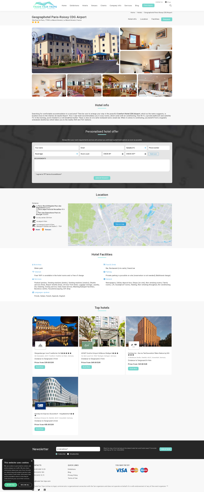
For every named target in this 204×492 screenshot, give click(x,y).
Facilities (155, 19)
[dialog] (18, 474)
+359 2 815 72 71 (38, 475)
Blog (137, 6)
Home (64, 6)
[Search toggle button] (170, 6)
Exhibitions (72, 469)
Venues (94, 6)
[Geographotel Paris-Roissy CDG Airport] (75, 50)
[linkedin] (45, 490)
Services (128, 6)
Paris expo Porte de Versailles (50, 209)
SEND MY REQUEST (102, 178)
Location (144, 19)
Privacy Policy (73, 475)
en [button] (168, 2)
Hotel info (132, 19)
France (79, 20)
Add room (153, 154)
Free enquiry (148, 5)
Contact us (159, 2)
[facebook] (33, 490)
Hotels (85, 6)
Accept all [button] (11, 485)
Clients (104, 6)
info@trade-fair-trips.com (41, 481)
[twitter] (39, 490)
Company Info (115, 6)
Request (166, 19)
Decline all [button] (25, 485)
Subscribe (62, 454)
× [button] (31, 461)
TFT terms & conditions (52, 174)
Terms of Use (73, 478)
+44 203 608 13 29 (38, 469)
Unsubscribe (74, 454)
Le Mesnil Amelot (69, 20)
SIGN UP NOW (165, 449)
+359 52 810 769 (38, 472)
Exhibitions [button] (74, 6)
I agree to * (49, 174)
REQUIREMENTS (40, 158)
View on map (119, 224)
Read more (7, 481)
